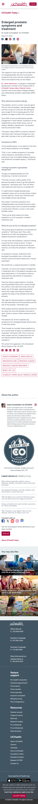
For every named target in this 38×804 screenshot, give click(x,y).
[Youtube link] (12, 520)
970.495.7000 (18, 641)
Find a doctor (15, 686)
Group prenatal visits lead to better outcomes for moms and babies (18, 505)
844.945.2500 (18, 661)
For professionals (16, 728)
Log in (33, 4)
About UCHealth (16, 741)
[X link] (7, 520)
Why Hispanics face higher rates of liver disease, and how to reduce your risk (16, 512)
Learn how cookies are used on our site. (19, 792)
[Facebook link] (3, 520)
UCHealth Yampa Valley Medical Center (16, 88)
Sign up (6, 534)
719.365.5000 (18, 650)
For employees (15, 725)
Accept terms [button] (19, 796)
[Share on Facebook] (3, 39)
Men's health (26, 356)
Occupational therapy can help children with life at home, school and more (18, 491)
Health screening (10, 356)
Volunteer (14, 748)
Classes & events (16, 715)
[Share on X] (6, 39)
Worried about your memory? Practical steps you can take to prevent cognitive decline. (18, 498)
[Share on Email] (18, 39)
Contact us (14, 763)
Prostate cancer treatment (15, 366)
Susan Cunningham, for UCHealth (16, 33)
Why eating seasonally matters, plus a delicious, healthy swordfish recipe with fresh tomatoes (18, 483)
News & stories (15, 731)
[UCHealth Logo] (16, 623)
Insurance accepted (17, 696)
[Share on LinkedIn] (14, 39)
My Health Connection (18, 680)
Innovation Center (17, 754)
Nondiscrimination (17, 757)
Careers (13, 745)
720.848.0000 (18, 631)
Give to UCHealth (16, 751)
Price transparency (17, 702)
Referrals (13, 718)
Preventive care (10, 361)
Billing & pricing (16, 699)
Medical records (16, 712)
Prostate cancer (26, 361)
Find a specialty (16, 692)
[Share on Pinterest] (10, 39)
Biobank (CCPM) (16, 760)
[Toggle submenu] (3, 4)
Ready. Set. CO (8, 370)
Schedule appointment (18, 683)
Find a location (15, 689)
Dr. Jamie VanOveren (9, 84)
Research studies (16, 722)
